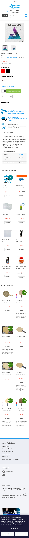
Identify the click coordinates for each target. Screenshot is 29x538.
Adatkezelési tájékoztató (7, 451)
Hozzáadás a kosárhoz (14, 91)
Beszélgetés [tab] (10, 132)
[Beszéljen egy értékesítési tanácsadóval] (6, 96)
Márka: (21, 57)
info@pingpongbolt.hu (10, 471)
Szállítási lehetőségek (7, 87)
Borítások (21, 154)
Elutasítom (7, 534)
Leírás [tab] (4, 132)
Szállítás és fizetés (6, 446)
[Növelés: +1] (5, 90)
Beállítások (14, 529)
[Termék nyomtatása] (2, 96)
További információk (17, 525)
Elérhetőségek (5, 456)
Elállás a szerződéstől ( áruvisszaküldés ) (11, 459)
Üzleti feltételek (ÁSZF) (7, 449)
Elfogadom (21, 534)
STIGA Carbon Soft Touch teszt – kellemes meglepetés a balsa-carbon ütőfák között (13, 489)
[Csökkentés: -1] (5, 91)
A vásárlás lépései (6, 454)
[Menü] (5, 15)
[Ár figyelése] (11, 96)
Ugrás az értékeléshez (12, 57)
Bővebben (7, 310)
